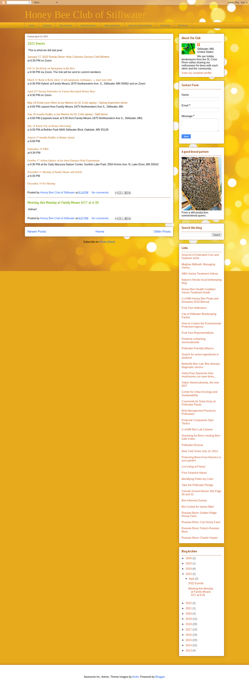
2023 (189, 574)
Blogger (160, 676)
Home (32, 25)
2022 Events (36, 43)
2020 (189, 613)
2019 (189, 618)
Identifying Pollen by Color (197, 479)
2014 (189, 645)
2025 (189, 563)
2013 (189, 650)
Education (165, 25)
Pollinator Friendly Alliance (198, 348)
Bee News (183, 25)
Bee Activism (66, 25)
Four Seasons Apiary (194, 472)
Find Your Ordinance (194, 307)
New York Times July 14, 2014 (200, 451)
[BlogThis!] (119, 192)
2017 (189, 629)
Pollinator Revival (192, 445)
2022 (189, 603)
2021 (189, 608)
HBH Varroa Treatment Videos (200, 273)
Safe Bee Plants (88, 25)
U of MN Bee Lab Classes (197, 429)
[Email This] (116, 192)
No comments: (101, 192)
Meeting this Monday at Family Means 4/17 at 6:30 (63, 202)
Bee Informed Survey (194, 500)
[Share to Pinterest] (129, 192)
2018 (189, 624)
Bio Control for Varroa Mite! (198, 506)
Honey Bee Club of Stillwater (85, 14)
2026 (189, 558)
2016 (189, 634)
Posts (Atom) (107, 241)
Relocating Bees (112, 25)
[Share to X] (123, 192)
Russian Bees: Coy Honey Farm (201, 522)
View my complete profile (197, 72)
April (192, 578)
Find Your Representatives (198, 332)
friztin (135, 676)
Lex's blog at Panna (193, 466)
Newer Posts (36, 231)
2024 (189, 568)
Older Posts (162, 231)
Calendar (47, 25)
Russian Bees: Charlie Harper (200, 537)
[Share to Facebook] (126, 192)
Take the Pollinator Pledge (197, 485)
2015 (189, 640)
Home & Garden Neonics (140, 25)
